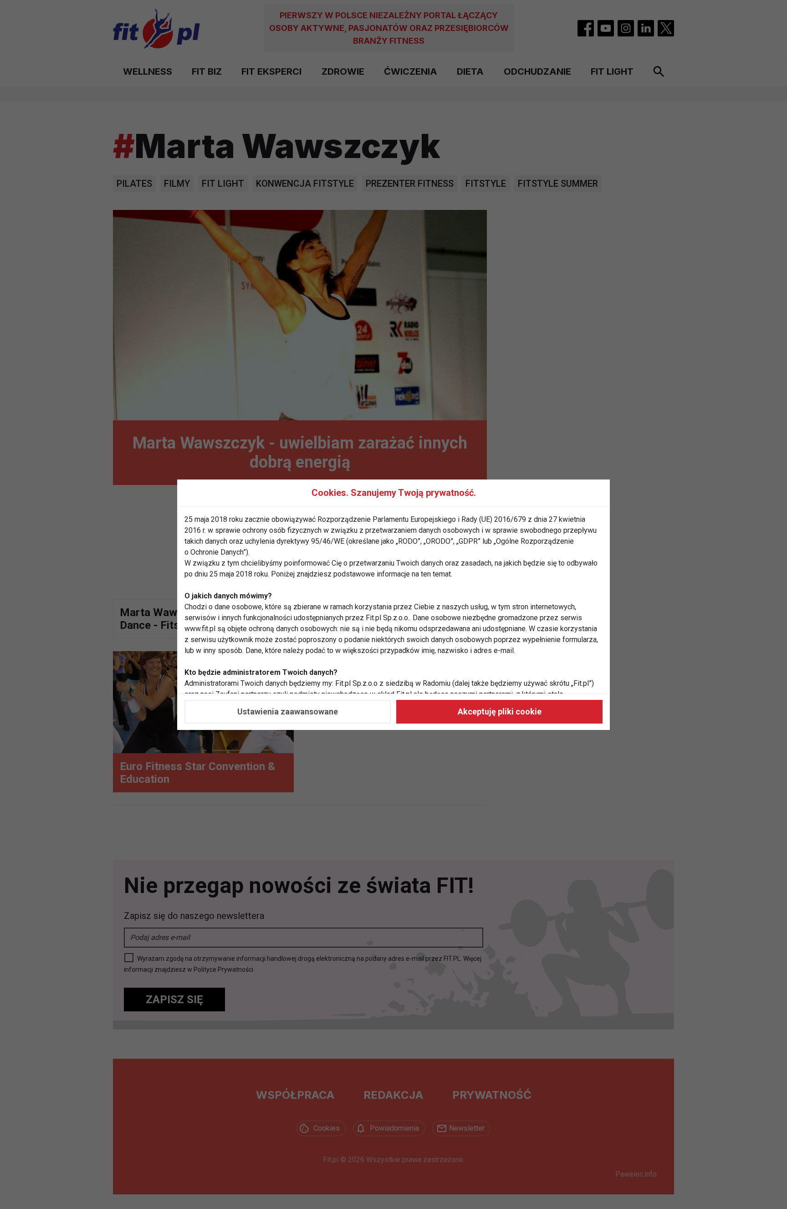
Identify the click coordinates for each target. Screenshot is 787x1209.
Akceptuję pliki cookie (500, 711)
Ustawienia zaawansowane (287, 711)
